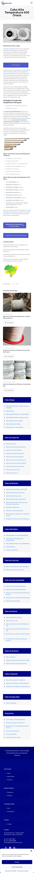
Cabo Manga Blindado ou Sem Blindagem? (17, 414)
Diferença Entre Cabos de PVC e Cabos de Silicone (17, 514)
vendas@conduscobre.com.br (14, 842)
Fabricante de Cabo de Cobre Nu (15, 453)
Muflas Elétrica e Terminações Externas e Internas (17, 726)
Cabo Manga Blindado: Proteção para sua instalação (17, 407)
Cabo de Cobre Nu (11, 444)
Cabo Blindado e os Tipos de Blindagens (17, 535)
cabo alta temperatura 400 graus (17, 211)
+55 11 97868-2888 (11, 841)
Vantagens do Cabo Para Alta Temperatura (17, 519)
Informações (10, 811)
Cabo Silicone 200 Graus (12, 507)
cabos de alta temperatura (12, 111)
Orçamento (10, 792)
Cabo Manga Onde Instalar (13, 424)
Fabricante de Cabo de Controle (15, 570)
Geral (8, 808)
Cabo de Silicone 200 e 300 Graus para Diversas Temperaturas (16, 503)
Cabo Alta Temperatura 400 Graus (15, 492)
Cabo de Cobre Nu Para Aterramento (16, 463)
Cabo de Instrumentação (13, 601)
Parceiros (9, 780)
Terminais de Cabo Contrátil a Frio (15, 723)
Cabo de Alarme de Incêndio (13, 617)
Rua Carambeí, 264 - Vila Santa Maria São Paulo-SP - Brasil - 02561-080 (14, 833)
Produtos (9, 795)
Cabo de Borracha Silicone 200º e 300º (16, 489)
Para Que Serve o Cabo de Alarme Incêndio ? (18, 634)
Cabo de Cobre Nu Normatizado (14, 457)
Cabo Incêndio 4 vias (11, 620)
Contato (9, 824)
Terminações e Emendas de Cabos (15, 719)
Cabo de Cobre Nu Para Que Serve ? (16, 460)
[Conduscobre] (6, 2)
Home (8, 773)
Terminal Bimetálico (11, 734)
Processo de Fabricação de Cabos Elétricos (18, 686)
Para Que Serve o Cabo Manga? (14, 427)
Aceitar (17, 862)
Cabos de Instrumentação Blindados (16, 589)
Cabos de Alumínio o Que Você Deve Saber (17, 660)
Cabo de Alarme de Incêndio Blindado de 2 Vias (17, 624)
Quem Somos (10, 776)
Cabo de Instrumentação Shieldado (15, 586)
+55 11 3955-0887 (10, 839)
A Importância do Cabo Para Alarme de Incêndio (16, 639)
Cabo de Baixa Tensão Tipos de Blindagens (18, 543)
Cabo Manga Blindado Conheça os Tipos (17, 417)
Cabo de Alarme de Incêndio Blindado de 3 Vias (17, 629)
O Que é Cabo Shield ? (12, 550)
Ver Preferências (17, 867)
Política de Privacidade (10, 871)
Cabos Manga (10, 411)
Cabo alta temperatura (9, 49)
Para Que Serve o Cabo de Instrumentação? (18, 597)
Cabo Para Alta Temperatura (13, 496)
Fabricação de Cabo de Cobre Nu (15, 466)
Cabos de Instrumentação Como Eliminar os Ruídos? (18, 593)
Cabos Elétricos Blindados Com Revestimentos (14, 539)
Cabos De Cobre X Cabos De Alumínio (16, 663)
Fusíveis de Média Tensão (13, 737)
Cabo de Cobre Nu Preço (13, 469)
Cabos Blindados (10, 547)
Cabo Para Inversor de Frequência (15, 680)
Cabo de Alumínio (11, 657)
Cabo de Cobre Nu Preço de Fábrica (16, 447)
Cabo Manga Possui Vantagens (14, 421)
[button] (31, 851)
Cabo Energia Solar (11, 703)
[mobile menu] (31, 2)
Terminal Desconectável (12, 731)
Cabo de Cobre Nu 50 (12, 473)
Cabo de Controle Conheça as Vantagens (17, 566)
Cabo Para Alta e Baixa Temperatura (16, 499)
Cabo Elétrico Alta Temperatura (14, 510)
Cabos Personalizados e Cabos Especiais (17, 683)
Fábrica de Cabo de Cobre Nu (14, 450)
